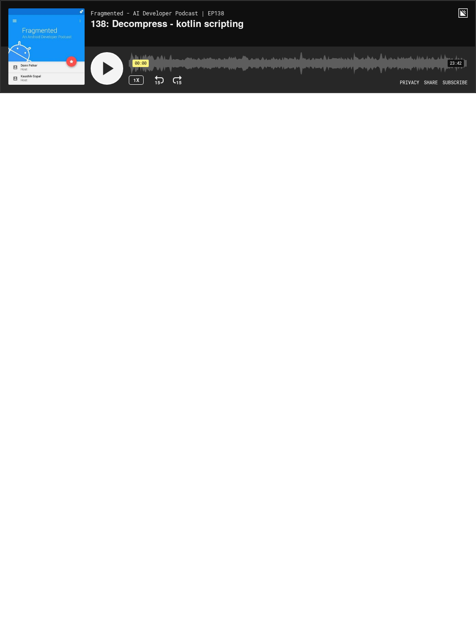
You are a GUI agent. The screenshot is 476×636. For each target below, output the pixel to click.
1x (136, 80)
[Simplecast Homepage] (463, 13)
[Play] (107, 68)
